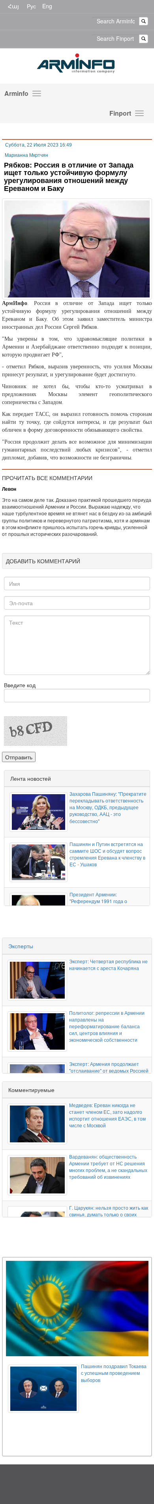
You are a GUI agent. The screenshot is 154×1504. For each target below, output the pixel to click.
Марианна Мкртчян (26, 155)
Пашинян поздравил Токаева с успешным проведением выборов (113, 1373)
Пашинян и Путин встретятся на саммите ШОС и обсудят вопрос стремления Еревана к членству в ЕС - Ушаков (107, 854)
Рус (31, 6)
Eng (47, 6)
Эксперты (20, 946)
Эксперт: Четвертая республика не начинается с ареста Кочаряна (108, 964)
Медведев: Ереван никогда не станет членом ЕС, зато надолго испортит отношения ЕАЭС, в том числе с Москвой (107, 1115)
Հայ (13, 6)
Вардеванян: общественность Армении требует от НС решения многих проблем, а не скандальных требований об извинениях (108, 1166)
